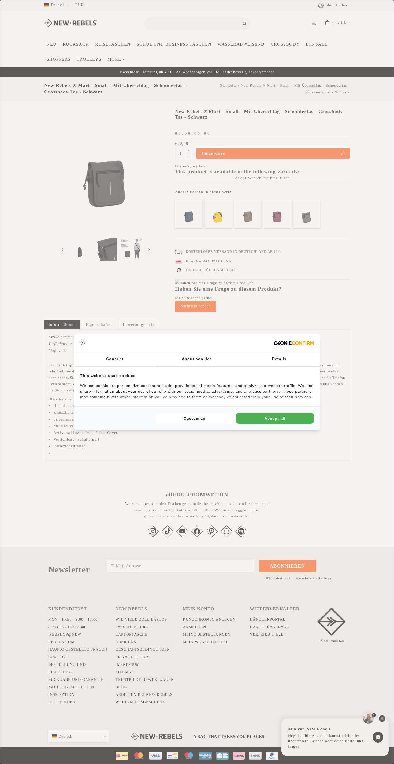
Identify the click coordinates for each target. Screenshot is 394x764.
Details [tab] (279, 359)
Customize (194, 418)
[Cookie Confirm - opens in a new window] (294, 343)
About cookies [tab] (197, 359)
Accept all (275, 418)
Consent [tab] (115, 359)
